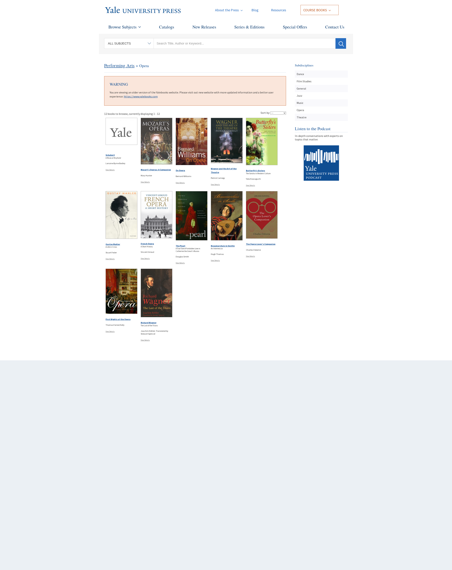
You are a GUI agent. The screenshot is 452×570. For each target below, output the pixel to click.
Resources (278, 10)
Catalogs (166, 27)
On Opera (180, 170)
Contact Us (334, 27)
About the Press (227, 10)
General (301, 88)
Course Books (315, 10)
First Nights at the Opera (118, 319)
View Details (110, 170)
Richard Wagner (148, 322)
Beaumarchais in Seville (223, 245)
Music (300, 103)
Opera (300, 110)
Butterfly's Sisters (255, 170)
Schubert (110, 155)
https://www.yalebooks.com (141, 96)
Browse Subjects (122, 27)
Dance (300, 74)
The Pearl (180, 245)
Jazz (299, 95)
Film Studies (304, 81)
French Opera (147, 243)
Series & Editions (249, 27)
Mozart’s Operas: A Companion (156, 169)
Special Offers (295, 27)
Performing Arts (119, 65)
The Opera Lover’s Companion (260, 244)
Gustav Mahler (113, 244)
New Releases (204, 27)
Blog (254, 10)
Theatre (302, 117)
